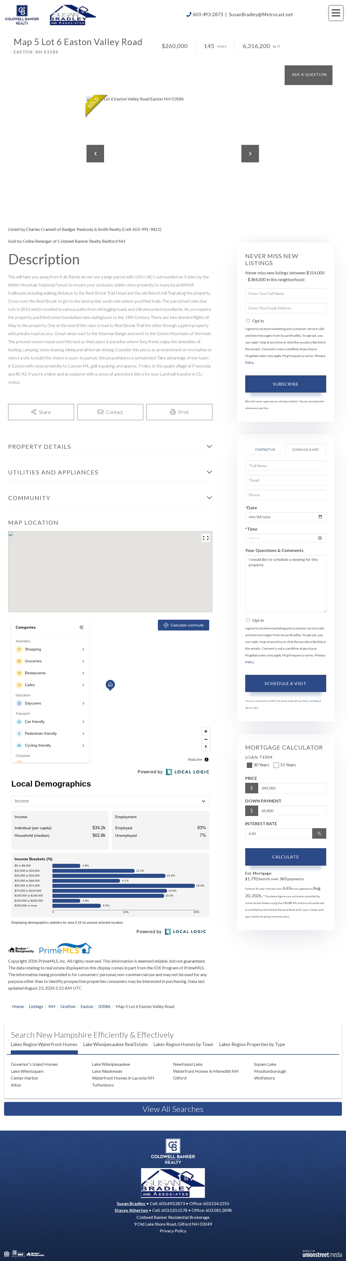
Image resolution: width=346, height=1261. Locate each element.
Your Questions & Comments (274, 550)
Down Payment (263, 800)
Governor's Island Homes (34, 1064)
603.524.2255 (216, 1203)
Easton (87, 1006)
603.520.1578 (174, 1210)
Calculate (285, 856)
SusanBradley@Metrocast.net (261, 14)
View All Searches (173, 1109)
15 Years (288, 764)
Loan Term (259, 757)
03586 (104, 1006)
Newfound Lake (187, 1064)
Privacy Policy (302, 701)
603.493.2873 (172, 1203)
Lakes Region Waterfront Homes (44, 1044)
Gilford (180, 1077)
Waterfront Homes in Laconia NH (123, 1077)
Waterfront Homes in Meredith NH (206, 1071)
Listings (36, 1006)
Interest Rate (261, 823)
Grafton (68, 1006)
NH (51, 1006)
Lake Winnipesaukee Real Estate (115, 1044)
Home (18, 1006)
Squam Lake (265, 1064)
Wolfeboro (264, 1077)
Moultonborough (270, 1071)
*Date (251, 507)
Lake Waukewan (107, 1071)
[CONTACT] (308, 75)
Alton (16, 1084)
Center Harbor (24, 1077)
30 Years (261, 764)
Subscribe (285, 383)
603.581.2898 (219, 1210)
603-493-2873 (208, 14)
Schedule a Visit (305, 449)
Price (251, 778)
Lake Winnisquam (27, 1071)
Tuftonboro (103, 1084)
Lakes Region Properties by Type (252, 1044)
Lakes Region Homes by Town (183, 1044)
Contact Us (265, 449)
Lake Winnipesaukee (111, 1064)
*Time (251, 528)
